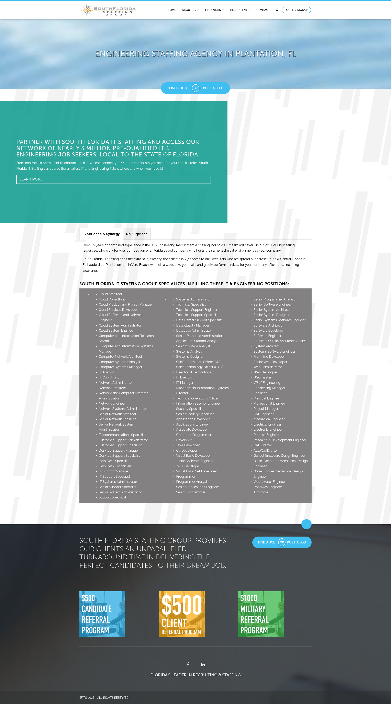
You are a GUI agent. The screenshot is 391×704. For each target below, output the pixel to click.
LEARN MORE (31, 179)
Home (171, 9)
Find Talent (239, 9)
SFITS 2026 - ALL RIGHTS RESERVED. (104, 697)
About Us (189, 9)
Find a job (178, 88)
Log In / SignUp (296, 9)
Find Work (213, 9)
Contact (263, 9)
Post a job (212, 88)
